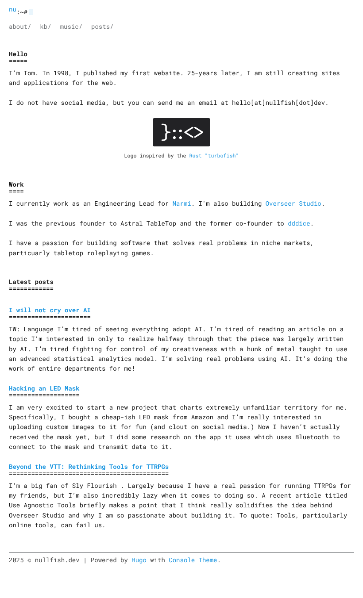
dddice (299, 223)
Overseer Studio (293, 203)
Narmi (182, 203)
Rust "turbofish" (214, 156)
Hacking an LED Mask (44, 388)
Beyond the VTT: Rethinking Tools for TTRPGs (89, 466)
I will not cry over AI (50, 310)
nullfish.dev (12, 9)
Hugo (139, 560)
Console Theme (193, 560)
